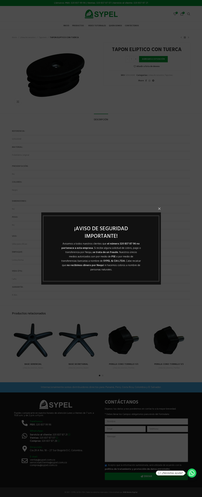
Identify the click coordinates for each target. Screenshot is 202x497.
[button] (191, 473)
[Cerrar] (159, 208)
